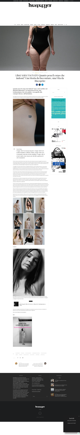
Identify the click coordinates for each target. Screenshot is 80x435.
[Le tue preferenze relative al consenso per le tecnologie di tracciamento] (78, 433)
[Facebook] (70, 1)
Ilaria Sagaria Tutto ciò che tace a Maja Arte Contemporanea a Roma (32, 305)
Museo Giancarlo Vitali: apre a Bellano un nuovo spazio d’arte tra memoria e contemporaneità (37, 364)
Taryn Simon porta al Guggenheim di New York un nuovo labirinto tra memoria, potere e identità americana (61, 395)
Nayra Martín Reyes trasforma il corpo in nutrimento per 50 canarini (61, 385)
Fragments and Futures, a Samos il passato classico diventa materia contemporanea (60, 390)
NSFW (56, 24)
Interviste (43, 24)
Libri (38, 72)
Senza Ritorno (60, 24)
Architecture (26, 24)
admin (33, 72)
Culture (18, 24)
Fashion (31, 24)
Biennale (52, 24)
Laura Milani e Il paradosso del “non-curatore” (60, 381)
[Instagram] (71, 1)
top (56, 379)
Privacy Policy (34, 389)
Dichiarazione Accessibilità (36, 391)
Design (22, 24)
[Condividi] (37, 85)
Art (15, 24)
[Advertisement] (40, 16)
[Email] (40, 85)
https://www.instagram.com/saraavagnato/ (19, 312)
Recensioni (48, 24)
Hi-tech (39, 24)
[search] (65, 92)
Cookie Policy (39, 389)
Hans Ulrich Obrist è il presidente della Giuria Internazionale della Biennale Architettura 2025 (24, 364)
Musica (35, 24)
